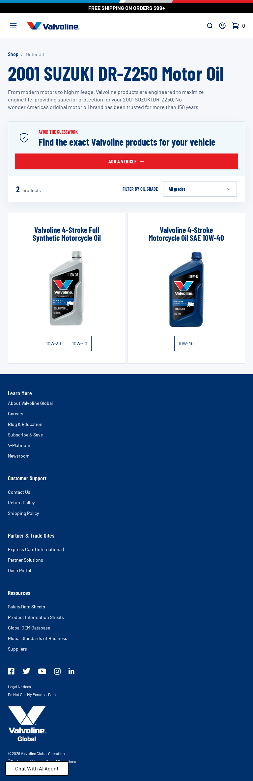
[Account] (222, 26)
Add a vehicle (122, 161)
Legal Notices (19, 686)
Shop (13, 54)
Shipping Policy (23, 513)
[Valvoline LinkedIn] (71, 671)
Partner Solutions (25, 560)
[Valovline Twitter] (26, 671)
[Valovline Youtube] (42, 671)
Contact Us (19, 492)
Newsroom (19, 456)
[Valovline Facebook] (11, 671)
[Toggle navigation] (13, 24)
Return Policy (21, 502)
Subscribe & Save (25, 434)
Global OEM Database (29, 627)
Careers (15, 413)
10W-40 (79, 343)
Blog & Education (25, 424)
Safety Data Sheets (26, 606)
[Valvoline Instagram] (57, 671)
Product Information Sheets (36, 617)
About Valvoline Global (30, 403)
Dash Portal (19, 570)
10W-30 (53, 343)
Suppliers (17, 649)
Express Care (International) (36, 549)
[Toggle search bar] (210, 25)
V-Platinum (19, 445)
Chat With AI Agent (37, 768)
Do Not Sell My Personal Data (32, 694)
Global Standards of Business (37, 638)
